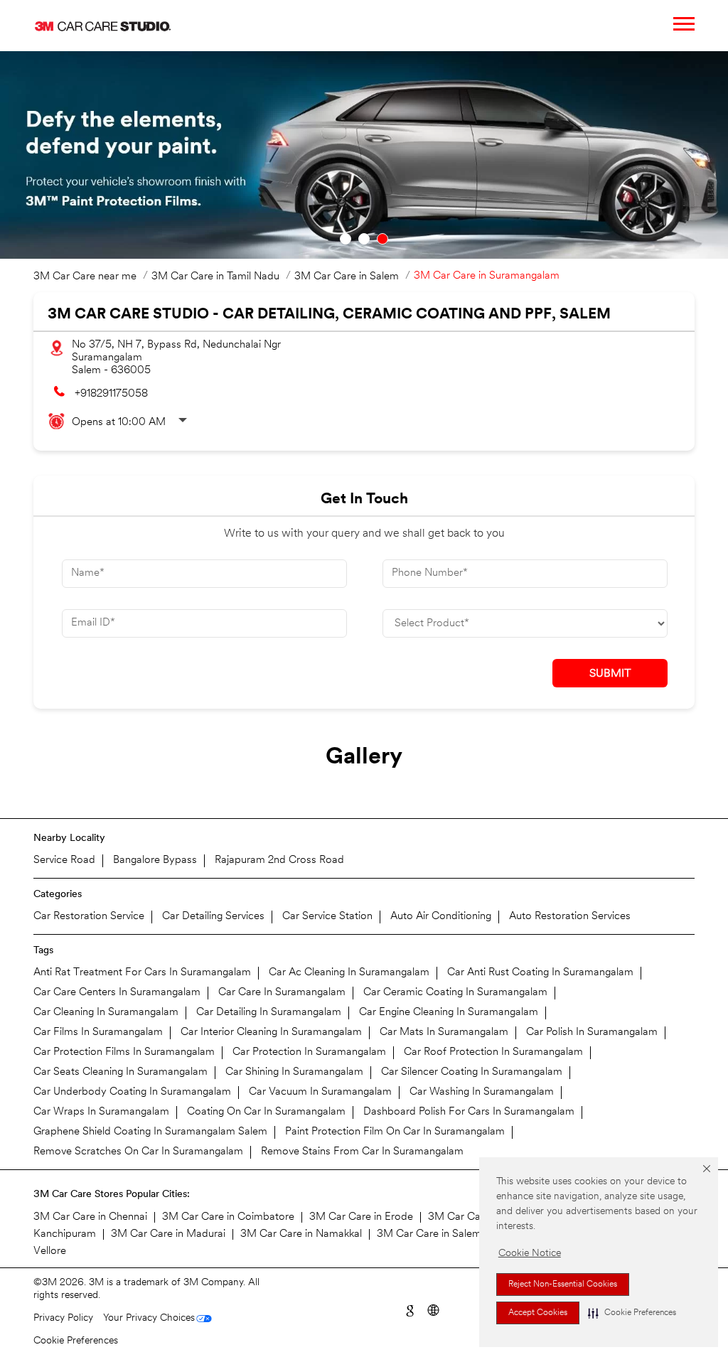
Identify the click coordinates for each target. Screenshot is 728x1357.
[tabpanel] (364, 155)
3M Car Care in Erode (361, 1217)
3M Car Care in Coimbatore (228, 1217)
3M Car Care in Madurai (168, 1234)
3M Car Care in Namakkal (301, 1234)
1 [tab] (345, 239)
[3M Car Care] (102, 25)
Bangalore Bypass (155, 860)
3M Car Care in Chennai (90, 1217)
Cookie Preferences (75, 1341)
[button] (632, 1313)
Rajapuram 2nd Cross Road (279, 860)
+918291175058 (111, 394)
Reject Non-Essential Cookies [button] (562, 1284)
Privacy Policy (63, 1318)
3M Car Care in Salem (429, 1234)
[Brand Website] (432, 1309)
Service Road (64, 860)
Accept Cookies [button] (537, 1313)
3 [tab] (382, 239)
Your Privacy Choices (149, 1318)
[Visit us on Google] (409, 1309)
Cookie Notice (529, 1253)
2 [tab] (364, 239)
